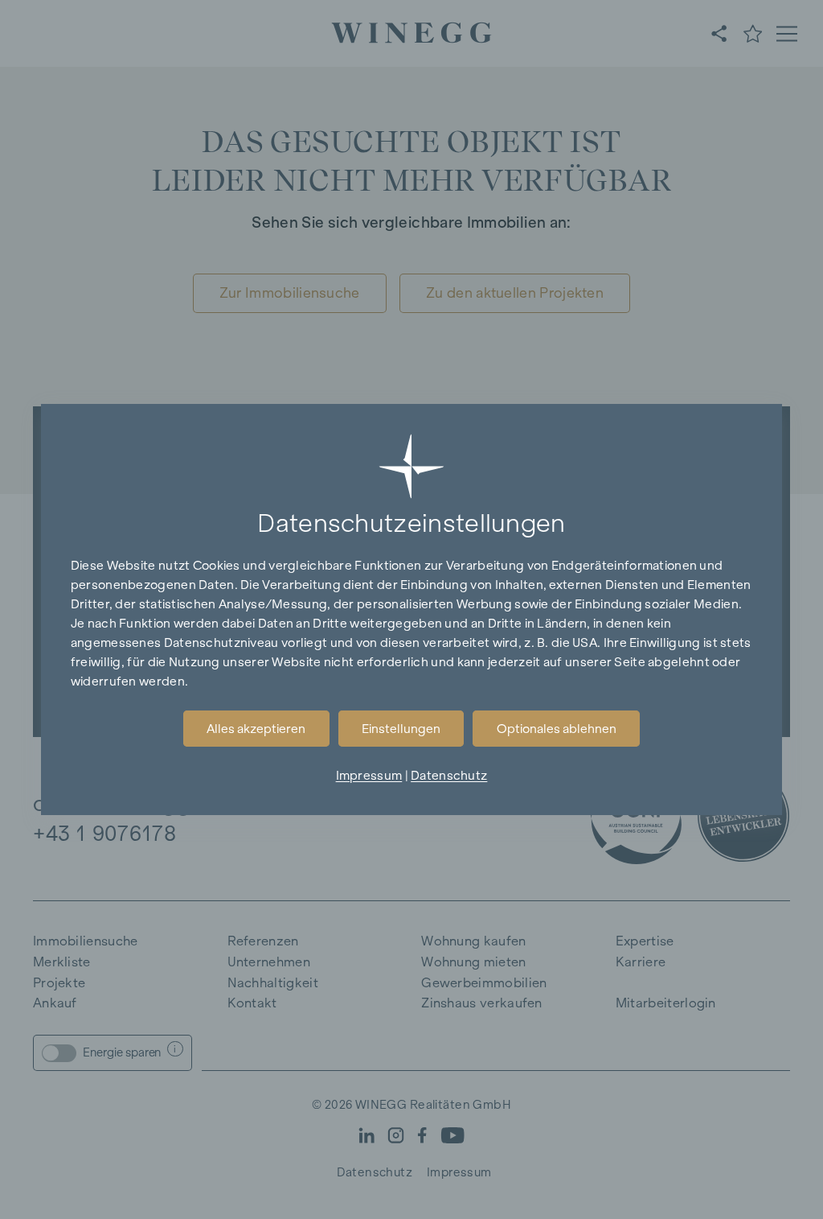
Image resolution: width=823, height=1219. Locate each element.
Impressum (369, 775)
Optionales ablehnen (556, 728)
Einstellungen (401, 728)
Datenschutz (449, 775)
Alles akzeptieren (256, 728)
